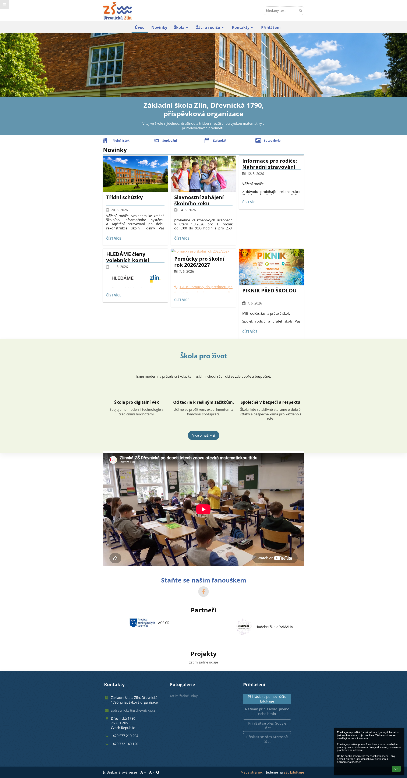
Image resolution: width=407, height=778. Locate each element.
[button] (4, 4)
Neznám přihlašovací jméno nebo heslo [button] (267, 711)
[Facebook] (203, 591)
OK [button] (396, 768)
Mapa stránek (251, 772)
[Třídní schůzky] (135, 174)
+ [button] (145, 772)
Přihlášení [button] (271, 27)
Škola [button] (179, 27)
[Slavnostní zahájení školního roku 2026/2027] (203, 174)
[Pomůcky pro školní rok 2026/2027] (203, 251)
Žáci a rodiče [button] (208, 27)
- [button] (153, 772)
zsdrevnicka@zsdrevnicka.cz (133, 710)
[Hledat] (301, 10)
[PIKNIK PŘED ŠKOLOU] (271, 267)
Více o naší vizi (203, 435)
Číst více (114, 239)
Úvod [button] (140, 27)
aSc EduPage (294, 772)
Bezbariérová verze (122, 772)
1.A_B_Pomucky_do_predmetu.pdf (206, 287)
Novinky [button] (159, 27)
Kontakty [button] (240, 27)
